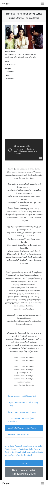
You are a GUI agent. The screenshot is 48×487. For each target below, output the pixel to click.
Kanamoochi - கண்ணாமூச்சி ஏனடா (22, 412)
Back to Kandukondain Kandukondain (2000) (24, 472)
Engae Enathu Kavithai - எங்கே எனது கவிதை (23, 404)
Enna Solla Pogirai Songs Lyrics (18, 446)
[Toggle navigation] (42, 3)
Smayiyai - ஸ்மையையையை (19, 434)
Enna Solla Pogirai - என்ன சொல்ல (22, 428)
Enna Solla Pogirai (23, 452)
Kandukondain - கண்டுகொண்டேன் (22, 396)
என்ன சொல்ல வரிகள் (24, 455)
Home (24, 463)
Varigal (6, 3)
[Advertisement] (24, 113)
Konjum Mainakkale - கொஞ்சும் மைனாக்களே (21, 420)
